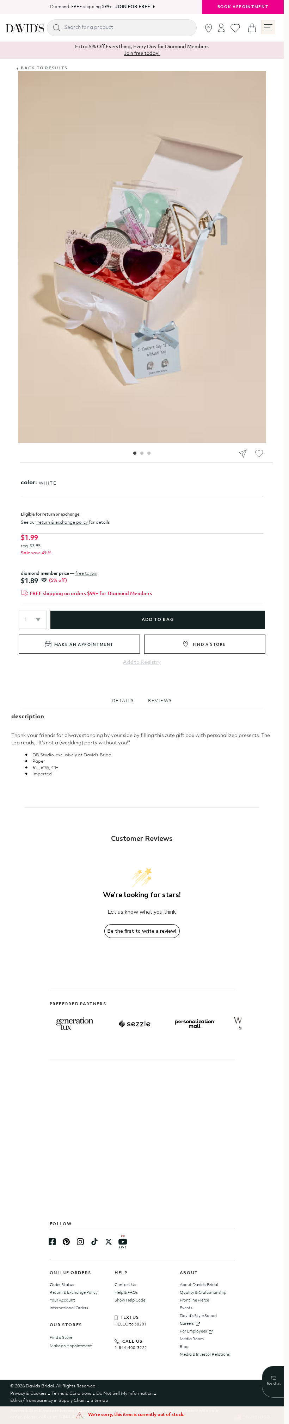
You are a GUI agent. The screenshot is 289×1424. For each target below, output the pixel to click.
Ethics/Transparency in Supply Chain (48, 1400)
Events (186, 1308)
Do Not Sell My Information (124, 1393)
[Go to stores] (208, 28)
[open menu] (268, 27)
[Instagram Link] (80, 1241)
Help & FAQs (126, 1293)
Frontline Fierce (194, 1300)
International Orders (69, 1308)
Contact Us (125, 1285)
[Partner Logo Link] (75, 1023)
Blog (184, 1347)
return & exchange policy (62, 522)
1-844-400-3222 (131, 1348)
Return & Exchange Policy (74, 1293)
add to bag (158, 620)
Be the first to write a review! (141, 931)
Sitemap (99, 1400)
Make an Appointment (71, 1346)
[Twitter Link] (108, 1241)
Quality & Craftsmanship (203, 1293)
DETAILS (123, 701)
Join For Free (130, 7)
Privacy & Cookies (28, 1393)
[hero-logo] (25, 27)
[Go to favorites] (235, 28)
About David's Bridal (199, 1285)
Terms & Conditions (71, 1393)
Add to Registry (142, 662)
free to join (86, 573)
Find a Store (61, 1338)
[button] (33, 620)
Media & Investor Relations (205, 1355)
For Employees (193, 1331)
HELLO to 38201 (131, 1324)
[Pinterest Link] (66, 1241)
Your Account (62, 1300)
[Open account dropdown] (221, 27)
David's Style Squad (198, 1316)
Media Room (192, 1339)
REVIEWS (160, 701)
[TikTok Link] (94, 1241)
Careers (187, 1324)
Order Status (62, 1285)
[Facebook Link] (52, 1241)
